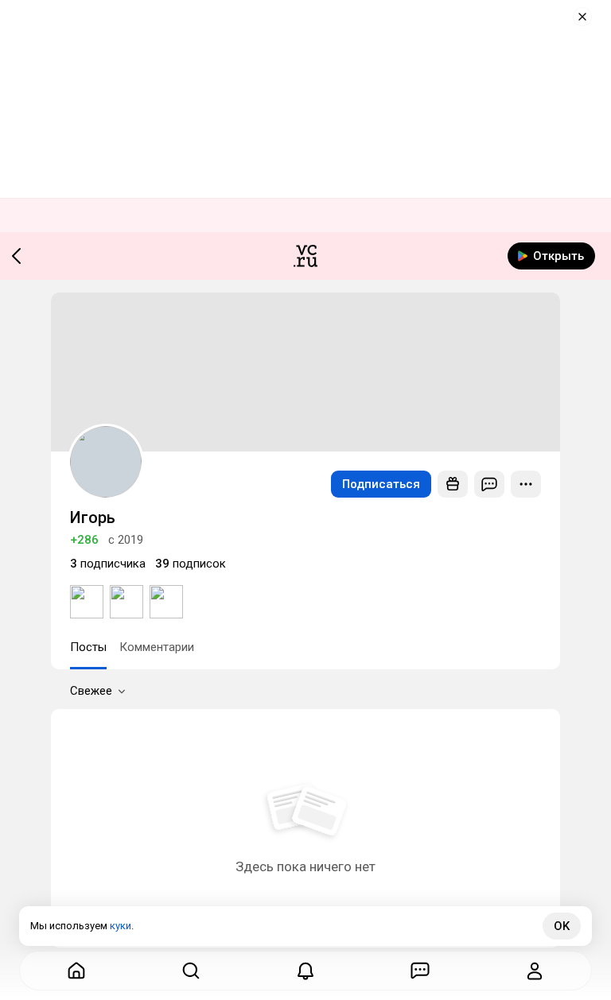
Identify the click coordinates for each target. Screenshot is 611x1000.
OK (562, 926)
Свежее (91, 691)
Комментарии (156, 647)
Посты (88, 647)
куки (120, 926)
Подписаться (381, 484)
